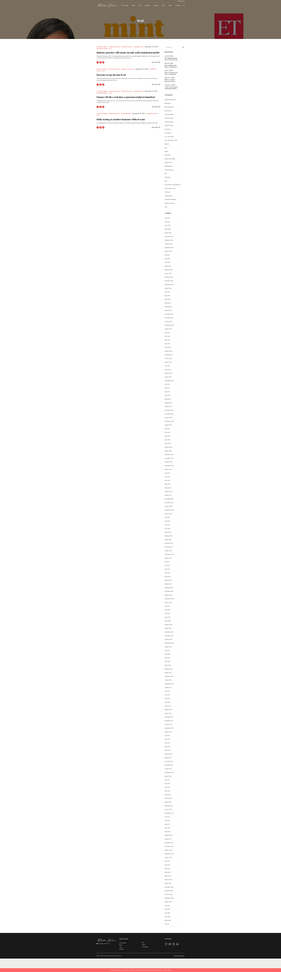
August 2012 (168, 776)
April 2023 (167, 343)
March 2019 (168, 488)
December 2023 (169, 314)
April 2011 (167, 828)
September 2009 (169, 898)
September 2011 (169, 813)
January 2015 (168, 672)
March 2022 (168, 369)
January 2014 (168, 713)
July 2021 (167, 384)
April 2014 (167, 702)
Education (147, 5)
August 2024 (168, 288)
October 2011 (168, 809)
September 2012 (169, 772)
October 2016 (168, 595)
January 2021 (168, 406)
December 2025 (169, 236)
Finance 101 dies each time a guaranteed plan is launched (126, 97)
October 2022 (168, 358)
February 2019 (168, 491)
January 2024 (168, 310)
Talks (140, 5)
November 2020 (169, 414)
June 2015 (167, 654)
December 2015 (169, 632)
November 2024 (169, 281)
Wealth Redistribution (170, 199)
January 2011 (168, 839)
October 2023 (168, 321)
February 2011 (168, 835)
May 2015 (167, 658)
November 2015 (169, 636)
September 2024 (169, 284)
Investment (168, 129)
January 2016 (168, 628)
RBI (166, 173)
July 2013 (167, 735)
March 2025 (168, 266)
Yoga (166, 207)
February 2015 (168, 669)
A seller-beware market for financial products (171, 87)
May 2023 (167, 340)
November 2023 (169, 318)
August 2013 (168, 732)
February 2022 (168, 373)
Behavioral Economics (170, 99)
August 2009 (168, 902)
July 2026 (167, 218)
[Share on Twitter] (100, 62)
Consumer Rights (102, 46)
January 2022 (168, 377)
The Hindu (167, 192)
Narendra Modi (168, 166)
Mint (166, 148)
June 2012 (167, 783)
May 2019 (167, 480)
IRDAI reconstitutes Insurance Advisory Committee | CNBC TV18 (171, 81)
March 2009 (168, 920)
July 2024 (167, 292)
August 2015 (168, 647)
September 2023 (169, 325)
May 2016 (167, 613)
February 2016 (168, 624)
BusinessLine (168, 111)
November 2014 (169, 676)
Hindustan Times (169, 125)
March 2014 (168, 706)
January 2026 (168, 233)
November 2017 (169, 547)
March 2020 (168, 443)
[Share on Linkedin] (103, 62)
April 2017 (167, 573)
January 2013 (168, 758)
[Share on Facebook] (98, 62)
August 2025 (168, 251)
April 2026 (167, 225)
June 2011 (167, 820)
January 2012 (168, 802)
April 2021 (167, 395)
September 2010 (169, 854)
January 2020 (168, 451)
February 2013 (168, 754)
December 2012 (169, 761)
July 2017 (167, 562)
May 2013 (167, 743)
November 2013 (169, 721)
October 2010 (168, 850)
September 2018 (169, 510)
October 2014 (168, 680)
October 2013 (168, 724)
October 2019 (168, 462)
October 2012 (168, 769)
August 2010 (168, 857)
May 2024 (167, 295)
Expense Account (114, 46)
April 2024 (167, 299)
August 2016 (168, 602)
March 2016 (168, 621)
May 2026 (167, 222)
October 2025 (168, 244)
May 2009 (167, 913)
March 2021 (168, 399)
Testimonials (145, 947)
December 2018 (169, 499)
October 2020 (168, 417)
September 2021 (169, 380)
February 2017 (168, 580)
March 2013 (168, 750)
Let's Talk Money (169, 136)
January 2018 (168, 539)
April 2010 (167, 872)
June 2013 (167, 739)
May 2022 (167, 366)
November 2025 (169, 240)
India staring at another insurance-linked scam (121, 119)
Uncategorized (138, 46)
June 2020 (167, 432)
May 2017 (167, 569)
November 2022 (169, 355)
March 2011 (168, 831)
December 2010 (169, 843)
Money (166, 151)
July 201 (167, 924)
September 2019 (169, 465)
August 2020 (168, 425)
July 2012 (167, 780)
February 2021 (168, 403)
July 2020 (167, 429)
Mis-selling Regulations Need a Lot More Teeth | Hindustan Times (171, 59)
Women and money (127, 69)
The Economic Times (170, 188)
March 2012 (168, 794)
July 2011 (167, 817)
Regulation (167, 177)
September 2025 (169, 247)
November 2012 (169, 765)
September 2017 (169, 554)
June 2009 (167, 909)
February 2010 (168, 879)
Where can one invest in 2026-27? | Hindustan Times (171, 74)
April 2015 (167, 661)
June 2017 (167, 565)
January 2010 (168, 883)
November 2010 (169, 846)
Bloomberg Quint (169, 107)
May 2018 (167, 525)
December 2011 (169, 806)
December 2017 (169, 543)
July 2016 (167, 606)
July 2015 (167, 650)
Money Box (168, 155)
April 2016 (167, 617)
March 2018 (168, 532)
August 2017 (168, 558)
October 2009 (168, 894)
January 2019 (168, 495)
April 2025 (167, 262)
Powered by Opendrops (179, 956)
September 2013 (169, 728)
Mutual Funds (168, 162)
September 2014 (169, 684)
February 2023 (168, 351)
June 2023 (167, 336)
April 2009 (167, 916)
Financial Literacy (169, 122)
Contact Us (178, 5)
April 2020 (167, 440)
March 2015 (168, 665)
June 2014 (167, 695)
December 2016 (169, 588)
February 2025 (168, 270)
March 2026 (168, 229)
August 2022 (168, 362)
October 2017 (168, 551)
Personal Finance (126, 46)
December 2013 (169, 717)
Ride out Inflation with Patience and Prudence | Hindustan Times (171, 67)
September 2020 (169, 421)
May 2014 (167, 698)
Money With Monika (170, 159)
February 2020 (168, 447)
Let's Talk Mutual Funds (171, 140)
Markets (167, 144)
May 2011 (167, 824)
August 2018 (168, 514)
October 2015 (168, 639)
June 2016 (167, 610)
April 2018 (167, 528)
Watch (170, 5)
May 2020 (167, 436)
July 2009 (167, 905)
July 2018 (167, 517)
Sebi (166, 181)
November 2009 (169, 891)
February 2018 (168, 536)
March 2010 (168, 876)
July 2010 (167, 861)
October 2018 (168, 506)
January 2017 (168, 584)
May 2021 (167, 392)
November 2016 (169, 591)
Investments (168, 133)
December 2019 (169, 454)
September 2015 (169, 643)
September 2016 (169, 599)
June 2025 (167, 259)
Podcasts (156, 5)
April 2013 (167, 746)
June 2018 (167, 521)
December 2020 (169, 410)
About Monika (124, 5)
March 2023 (168, 347)
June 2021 (167, 388)
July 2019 (167, 473)
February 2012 (168, 798)
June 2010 (167, 865)
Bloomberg (167, 103)
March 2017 (168, 576)
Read (163, 5)
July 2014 (167, 691)
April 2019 (167, 484)
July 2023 (167, 332)
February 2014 (168, 709)
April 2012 (167, 791)
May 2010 (167, 868)
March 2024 (168, 303)
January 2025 (168, 273)
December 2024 (169, 277)
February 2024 (168, 307)
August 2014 (168, 687)
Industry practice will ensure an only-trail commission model (128, 52)
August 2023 (168, 329)
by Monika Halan (102, 48)
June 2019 (167, 477)
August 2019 (168, 469)
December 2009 (169, 887)
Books (133, 5)
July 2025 (167, 255)
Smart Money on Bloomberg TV (173, 185)
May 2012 (167, 787)
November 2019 (169, 458)
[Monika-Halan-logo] (106, 940)
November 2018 (169, 502)
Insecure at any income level (111, 74)
